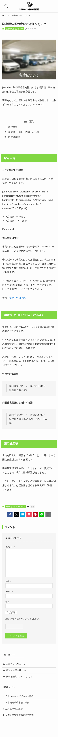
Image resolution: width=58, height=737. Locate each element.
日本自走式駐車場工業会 (17, 702)
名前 (8, 581)
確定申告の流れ (17, 298)
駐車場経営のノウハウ (14, 29)
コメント (10, 547)
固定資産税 (14, 136)
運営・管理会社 (16, 670)
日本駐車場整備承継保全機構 (19, 715)
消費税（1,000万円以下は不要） (25, 132)
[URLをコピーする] (48, 514)
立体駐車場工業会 (14, 709)
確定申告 (12, 127)
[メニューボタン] (52, 6)
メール (9, 591)
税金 (32, 507)
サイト (8, 602)
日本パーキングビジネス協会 (19, 696)
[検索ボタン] (6, 6)
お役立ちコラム (15, 664)
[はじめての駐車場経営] (29, 6)
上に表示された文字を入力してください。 (23, 619)
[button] (10, 514)
